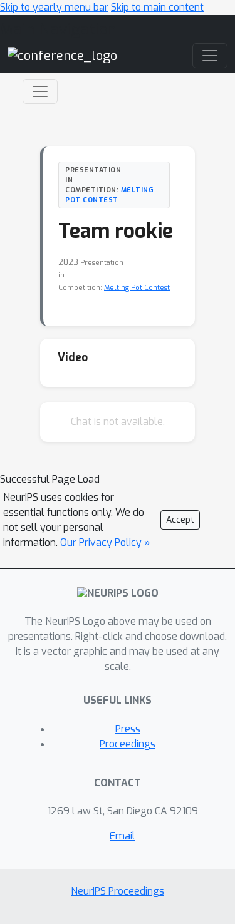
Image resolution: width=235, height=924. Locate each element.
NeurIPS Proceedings (117, 891)
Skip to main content (157, 7)
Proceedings (127, 744)
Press (127, 729)
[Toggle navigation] (40, 91)
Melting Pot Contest (109, 194)
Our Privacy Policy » (106, 542)
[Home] (62, 55)
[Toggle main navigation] (209, 55)
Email (122, 836)
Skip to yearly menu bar (54, 7)
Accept (180, 520)
